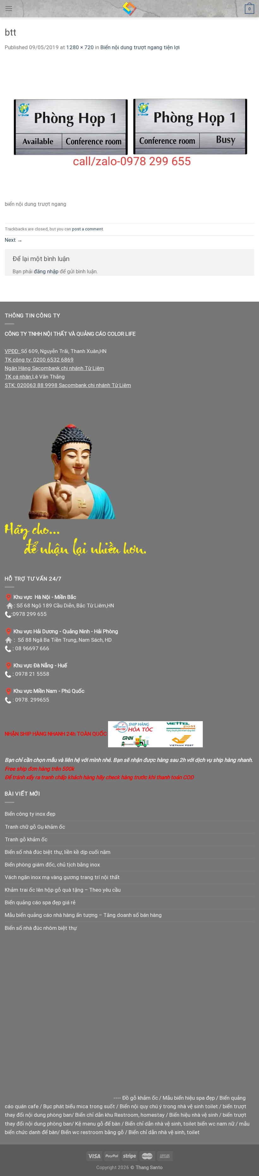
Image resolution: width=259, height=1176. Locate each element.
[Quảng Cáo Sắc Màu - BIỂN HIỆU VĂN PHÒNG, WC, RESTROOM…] (129, 8)
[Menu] (9, 9)
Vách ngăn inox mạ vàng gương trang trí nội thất (62, 877)
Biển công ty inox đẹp (30, 814)
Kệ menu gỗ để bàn (97, 1124)
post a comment (87, 228)
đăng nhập (46, 271)
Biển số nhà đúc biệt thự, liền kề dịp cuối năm (58, 852)
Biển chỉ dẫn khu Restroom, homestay (120, 1115)
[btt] (129, 129)
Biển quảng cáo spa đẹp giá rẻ (40, 902)
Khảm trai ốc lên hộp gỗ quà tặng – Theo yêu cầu (63, 890)
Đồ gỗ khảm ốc (140, 1098)
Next (13, 240)
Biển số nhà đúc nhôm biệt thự (41, 928)
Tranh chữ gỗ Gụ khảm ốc (35, 827)
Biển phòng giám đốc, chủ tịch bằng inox (52, 864)
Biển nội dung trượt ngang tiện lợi (140, 47)
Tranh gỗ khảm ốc (26, 839)
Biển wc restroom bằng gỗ (92, 1132)
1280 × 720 (80, 47)
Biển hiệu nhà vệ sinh (193, 1115)
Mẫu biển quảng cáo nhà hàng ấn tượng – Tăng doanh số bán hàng (83, 915)
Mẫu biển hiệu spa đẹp (189, 1098)
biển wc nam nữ (215, 1124)
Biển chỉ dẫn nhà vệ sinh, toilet (160, 1124)
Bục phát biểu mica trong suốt (79, 1106)
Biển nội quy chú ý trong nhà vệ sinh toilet (169, 1106)
